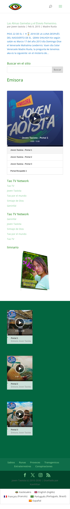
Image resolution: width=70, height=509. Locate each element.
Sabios (11, 462)
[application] (35, 118)
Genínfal (11, 205)
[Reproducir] (35, 118)
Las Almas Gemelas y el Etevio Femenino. (32, 23)
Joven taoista (18, 26)
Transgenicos (51, 462)
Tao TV (10, 185)
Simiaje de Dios (15, 200)
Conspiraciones (43, 466)
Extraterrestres (22, 466)
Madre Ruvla (50, 26)
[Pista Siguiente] (47, 118)
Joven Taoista (14, 190)
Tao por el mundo (16, 195)
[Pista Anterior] (23, 118)
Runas (22, 462)
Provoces (35, 462)
